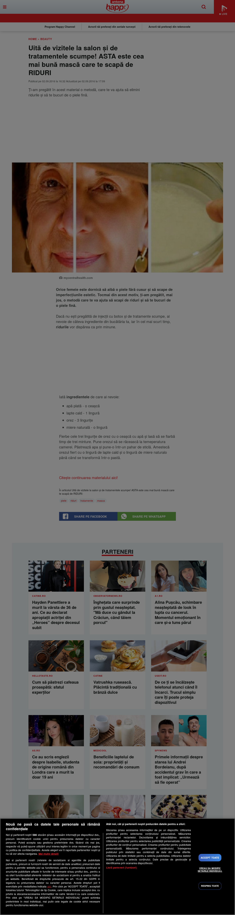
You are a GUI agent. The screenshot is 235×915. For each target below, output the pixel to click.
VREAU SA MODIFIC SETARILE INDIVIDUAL (210, 869)
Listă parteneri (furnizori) (121, 867)
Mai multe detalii (49, 854)
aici (49, 886)
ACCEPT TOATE (210, 857)
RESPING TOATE (210, 885)
